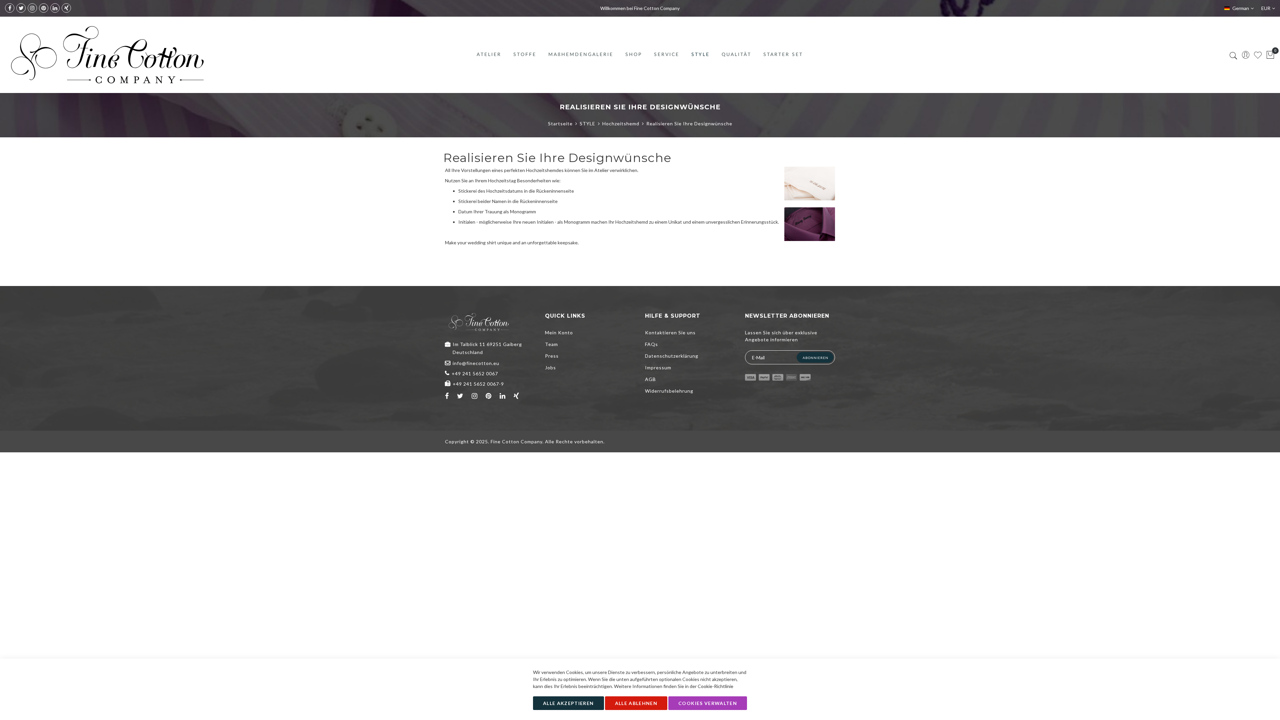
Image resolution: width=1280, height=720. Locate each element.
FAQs (651, 344)
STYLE (587, 123)
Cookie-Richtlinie (715, 686)
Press (552, 356)
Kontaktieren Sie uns (670, 332)
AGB (650, 379)
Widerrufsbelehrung (669, 391)
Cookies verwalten (707, 703)
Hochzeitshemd (620, 123)
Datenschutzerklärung (671, 356)
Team (551, 344)
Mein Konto (559, 332)
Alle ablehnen (636, 703)
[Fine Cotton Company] (106, 55)
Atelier (601, 170)
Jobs (550, 367)
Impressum (658, 367)
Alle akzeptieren (568, 703)
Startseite (560, 123)
